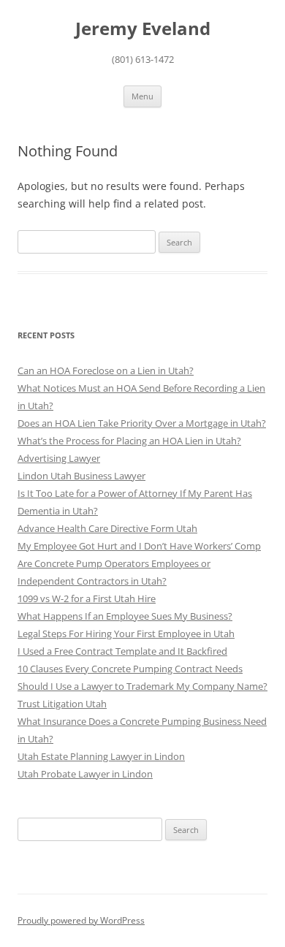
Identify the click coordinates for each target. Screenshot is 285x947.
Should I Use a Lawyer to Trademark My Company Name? (142, 686)
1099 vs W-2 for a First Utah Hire (87, 598)
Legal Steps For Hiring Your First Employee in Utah (126, 633)
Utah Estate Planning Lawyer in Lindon (101, 756)
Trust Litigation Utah (62, 703)
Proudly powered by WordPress (81, 920)
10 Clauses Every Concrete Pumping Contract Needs (130, 668)
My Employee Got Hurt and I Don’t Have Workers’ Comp (139, 545)
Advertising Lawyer (59, 458)
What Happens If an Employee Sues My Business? (125, 616)
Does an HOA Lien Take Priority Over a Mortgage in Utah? (142, 423)
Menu (142, 96)
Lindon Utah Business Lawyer (81, 475)
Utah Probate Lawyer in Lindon (85, 773)
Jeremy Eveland (142, 29)
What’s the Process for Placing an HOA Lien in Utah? (129, 440)
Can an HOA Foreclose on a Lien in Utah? (106, 370)
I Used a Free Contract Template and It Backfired (122, 651)
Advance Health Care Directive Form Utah (107, 528)
